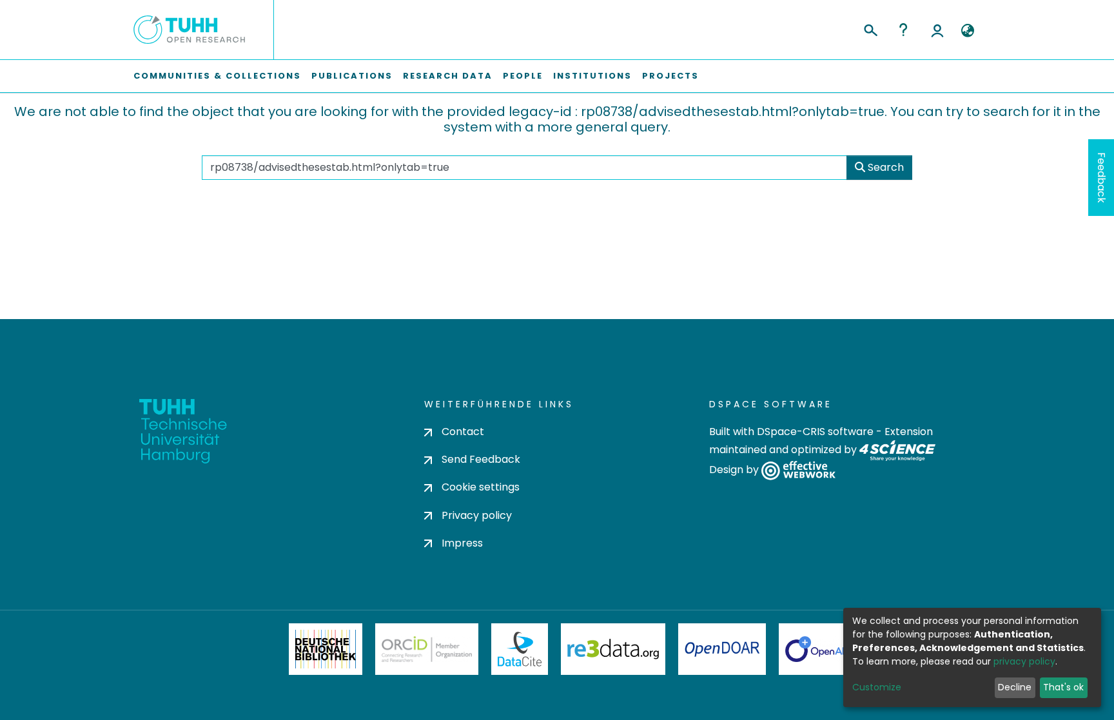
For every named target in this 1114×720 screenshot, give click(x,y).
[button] (967, 31)
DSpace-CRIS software (815, 431)
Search (884, 167)
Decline (1014, 687)
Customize (876, 687)
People (523, 76)
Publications (352, 76)
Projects (670, 76)
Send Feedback (481, 459)
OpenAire (821, 649)
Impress (462, 543)
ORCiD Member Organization (427, 649)
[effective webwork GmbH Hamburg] (798, 470)
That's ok (1063, 687)
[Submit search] (870, 28)
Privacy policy (477, 515)
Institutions (592, 76)
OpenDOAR (722, 649)
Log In (937, 30)
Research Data (448, 76)
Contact (463, 431)
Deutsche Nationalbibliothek (325, 649)
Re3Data (613, 649)
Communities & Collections (217, 76)
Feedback (1101, 177)
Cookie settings (481, 487)
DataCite (520, 649)
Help (903, 30)
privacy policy (1024, 661)
